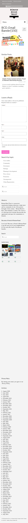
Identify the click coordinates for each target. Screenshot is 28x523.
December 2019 (7, 430)
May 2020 (5, 423)
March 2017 (6, 478)
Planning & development (10, 171)
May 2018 (5, 457)
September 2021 (7, 409)
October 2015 (6, 498)
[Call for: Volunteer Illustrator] (17, 254)
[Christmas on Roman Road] (4, 316)
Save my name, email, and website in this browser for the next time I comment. (14, 145)
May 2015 (5, 502)
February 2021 (7, 412)
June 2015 (6, 500)
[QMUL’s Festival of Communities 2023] (17, 246)
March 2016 (6, 493)
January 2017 (6, 480)
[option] (14, 74)
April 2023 (6, 396)
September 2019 (7, 436)
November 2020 (7, 418)
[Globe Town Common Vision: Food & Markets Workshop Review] (14, 66)
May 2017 (5, 477)
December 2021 (7, 403)
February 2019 (7, 445)
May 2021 (5, 411)
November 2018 (7, 448)
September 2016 (7, 487)
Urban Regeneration (8, 182)
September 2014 (7, 511)
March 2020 (6, 425)
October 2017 (6, 470)
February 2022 (7, 400)
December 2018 (7, 446)
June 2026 (6, 393)
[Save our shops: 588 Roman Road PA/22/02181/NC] (4, 254)
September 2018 (7, 452)
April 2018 (6, 459)
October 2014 (6, 509)
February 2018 (7, 462)
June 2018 (6, 455)
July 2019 (5, 439)
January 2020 (6, 428)
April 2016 (6, 491)
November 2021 (7, 405)
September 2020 (7, 420)
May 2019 (5, 441)
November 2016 (7, 484)
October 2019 (6, 434)
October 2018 (6, 450)
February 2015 (7, 503)
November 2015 (7, 496)
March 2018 (6, 461)
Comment (3, 105)
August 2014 (6, 512)
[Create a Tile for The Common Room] (11, 250)
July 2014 (5, 514)
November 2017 (7, 468)
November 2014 (7, 507)
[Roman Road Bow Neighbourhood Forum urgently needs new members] (4, 246)
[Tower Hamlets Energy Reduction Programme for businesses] (11, 246)
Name (2, 124)
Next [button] (25, 75)
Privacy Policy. (6, 383)
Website (2, 137)
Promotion (6, 176)
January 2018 (6, 464)
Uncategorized (7, 179)
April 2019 (6, 443)
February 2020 (7, 427)
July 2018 (5, 453)
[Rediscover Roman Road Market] (11, 262)
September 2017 (7, 471)
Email (2, 131)
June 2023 (6, 395)
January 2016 (6, 494)
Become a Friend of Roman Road (17, 223)
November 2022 (7, 398)
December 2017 (7, 466)
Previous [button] (2, 75)
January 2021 (6, 414)
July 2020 (5, 421)
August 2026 (6, 391)
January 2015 (6, 505)
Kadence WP (15, 520)
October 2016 (6, 486)
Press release (6, 174)
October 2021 (6, 407)
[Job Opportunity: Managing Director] (4, 250)
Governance (6, 166)
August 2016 (6, 489)
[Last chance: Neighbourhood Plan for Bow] (17, 258)
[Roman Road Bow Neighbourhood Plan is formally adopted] (17, 250)
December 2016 (7, 482)
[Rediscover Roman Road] (17, 262)
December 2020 (7, 416)
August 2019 (6, 437)
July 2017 (5, 473)
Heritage (5, 168)
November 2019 (7, 432)
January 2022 (6, 402)
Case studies (6, 160)
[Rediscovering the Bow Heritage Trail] (11, 254)
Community (6, 163)
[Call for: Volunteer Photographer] (4, 258)
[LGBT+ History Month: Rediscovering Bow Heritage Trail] (11, 258)
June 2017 (6, 475)
